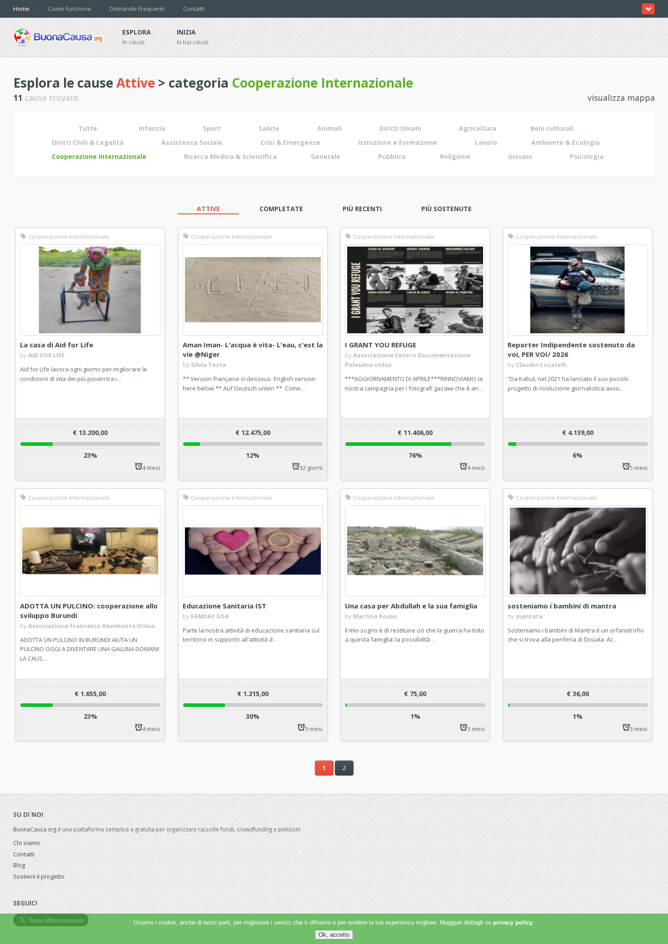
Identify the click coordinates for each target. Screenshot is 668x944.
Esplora (136, 32)
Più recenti (362, 208)
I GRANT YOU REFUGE (380, 344)
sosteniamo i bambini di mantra (562, 605)
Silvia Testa (208, 365)
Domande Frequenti (137, 9)
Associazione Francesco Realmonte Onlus (91, 626)
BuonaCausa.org (34, 829)
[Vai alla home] (58, 36)
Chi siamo (26, 843)
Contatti (193, 9)
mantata (529, 616)
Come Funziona (69, 9)
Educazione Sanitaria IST (224, 605)
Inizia (186, 32)
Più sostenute (446, 208)
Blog (19, 865)
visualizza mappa (621, 97)
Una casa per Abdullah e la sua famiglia (411, 605)
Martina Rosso (375, 616)
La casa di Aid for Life (56, 344)
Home (21, 9)
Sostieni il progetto (39, 876)
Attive (208, 208)
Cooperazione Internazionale (68, 236)
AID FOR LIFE (46, 355)
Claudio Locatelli (541, 365)
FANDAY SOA (210, 616)
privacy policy (513, 922)
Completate (281, 208)
